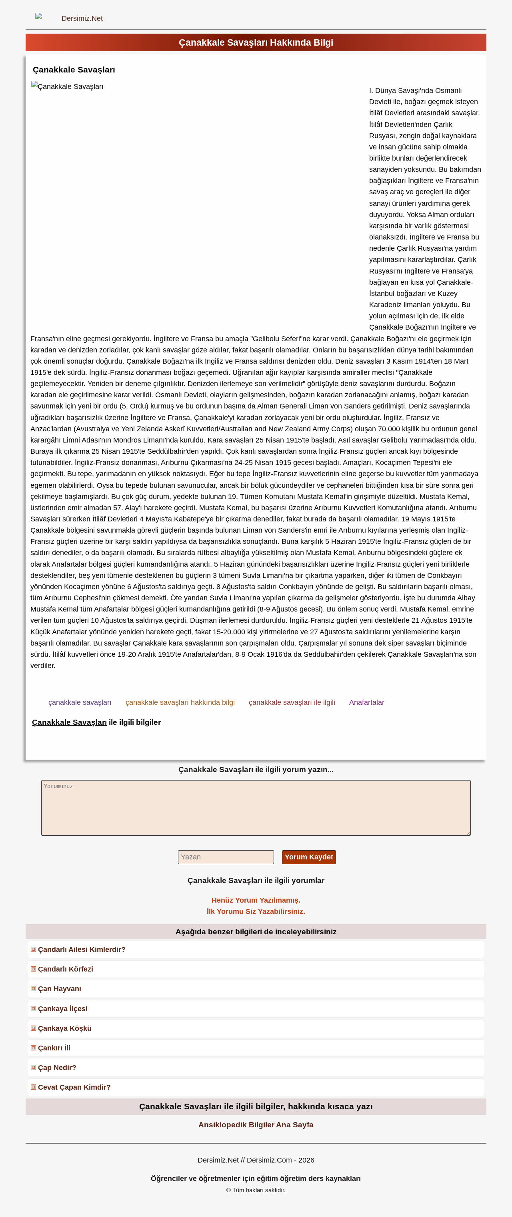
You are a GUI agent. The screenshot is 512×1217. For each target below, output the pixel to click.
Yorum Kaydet (309, 857)
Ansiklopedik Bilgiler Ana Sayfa (256, 1124)
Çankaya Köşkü (65, 1028)
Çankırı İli (54, 1048)
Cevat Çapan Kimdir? (74, 1087)
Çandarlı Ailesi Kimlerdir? (82, 949)
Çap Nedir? (57, 1068)
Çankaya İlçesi (63, 1009)
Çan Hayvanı (59, 989)
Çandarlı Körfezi (65, 969)
